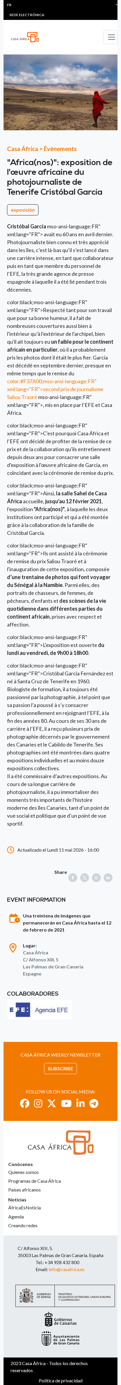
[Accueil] (27, 37)
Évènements (60, 148)
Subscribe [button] (60, 1068)
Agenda (16, 1216)
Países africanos (24, 1189)
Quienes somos (23, 1172)
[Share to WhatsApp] (96, 877)
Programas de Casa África (34, 1181)
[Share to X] (84, 877)
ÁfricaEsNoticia (24, 1207)
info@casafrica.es (67, 1269)
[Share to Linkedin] (108, 877)
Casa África (22, 148)
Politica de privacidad (61, 1380)
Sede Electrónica (26, 15)
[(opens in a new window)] (39, 1009)
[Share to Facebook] (72, 877)
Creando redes (23, 1225)
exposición (23, 210)
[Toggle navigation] (110, 37)
